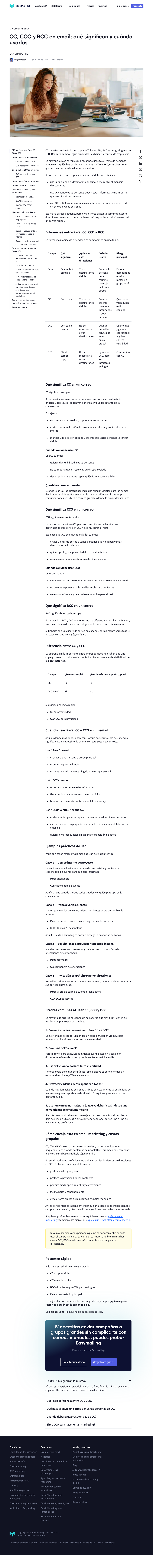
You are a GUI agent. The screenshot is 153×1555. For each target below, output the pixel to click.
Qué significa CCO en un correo (25, 169)
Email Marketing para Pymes (55, 1503)
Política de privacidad (69, 1542)
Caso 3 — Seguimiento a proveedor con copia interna (26, 233)
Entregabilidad (17, 1476)
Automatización (17, 1461)
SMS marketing (17, 1471)
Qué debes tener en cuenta (27, 165)
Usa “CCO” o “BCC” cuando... (24, 207)
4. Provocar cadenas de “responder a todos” (26, 278)
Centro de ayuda (80, 1488)
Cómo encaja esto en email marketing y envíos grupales (24, 302)
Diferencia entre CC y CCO (23, 185)
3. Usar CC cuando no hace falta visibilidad (27, 271)
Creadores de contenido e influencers (54, 1463)
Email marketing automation (24, 1503)
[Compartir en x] (140, 158)
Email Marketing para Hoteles (51, 1518)
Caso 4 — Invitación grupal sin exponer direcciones (27, 243)
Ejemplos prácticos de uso (24, 212)
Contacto (77, 1497)
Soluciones (74, 6)
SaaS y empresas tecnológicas (49, 1471)
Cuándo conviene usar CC (27, 161)
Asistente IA (41, 6)
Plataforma (56, 6)
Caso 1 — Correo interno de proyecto (26, 218)
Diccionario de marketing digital (85, 1481)
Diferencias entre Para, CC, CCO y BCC (24, 152)
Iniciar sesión (123, 5)
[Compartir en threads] (140, 170)
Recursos (102, 6)
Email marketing (19, 53)
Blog (74, 1465)
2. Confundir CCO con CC (26, 265)
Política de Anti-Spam (92, 1542)
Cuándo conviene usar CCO (25, 176)
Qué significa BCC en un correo (25, 181)
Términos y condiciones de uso (23, 1542)
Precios (90, 6)
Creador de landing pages (22, 1456)
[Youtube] (116, 1452)
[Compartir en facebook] (140, 152)
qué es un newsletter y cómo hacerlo (109, 1220)
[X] (105, 1452)
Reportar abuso (80, 1502)
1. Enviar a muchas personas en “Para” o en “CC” (26, 258)
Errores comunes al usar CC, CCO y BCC (24, 250)
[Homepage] (20, 6)
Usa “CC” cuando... (24, 201)
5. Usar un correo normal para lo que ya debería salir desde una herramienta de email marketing (27, 290)
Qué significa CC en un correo (25, 157)
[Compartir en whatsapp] (140, 176)
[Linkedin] (111, 1452)
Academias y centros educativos (51, 1488)
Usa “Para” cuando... (24, 196)
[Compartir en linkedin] (140, 164)
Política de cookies (48, 1542)
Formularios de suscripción (23, 1452)
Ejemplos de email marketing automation (86, 1458)
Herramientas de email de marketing (22, 1496)
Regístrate (137, 5)
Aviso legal (110, 1542)
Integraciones (79, 1474)
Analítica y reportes (19, 1490)
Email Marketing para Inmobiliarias (51, 1510)
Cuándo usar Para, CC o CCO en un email (24, 191)
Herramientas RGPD (19, 1480)
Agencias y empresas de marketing (53, 1480)
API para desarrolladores (84, 1470)
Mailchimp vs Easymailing (22, 1508)
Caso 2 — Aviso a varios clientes (26, 225)
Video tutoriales (80, 1492)
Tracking (14, 1485)
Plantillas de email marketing (86, 1452)
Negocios (45, 1456)
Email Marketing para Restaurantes (51, 1496)
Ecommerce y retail (50, 1452)
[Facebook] (122, 1452)
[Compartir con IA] (140, 182)
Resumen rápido (19, 307)
